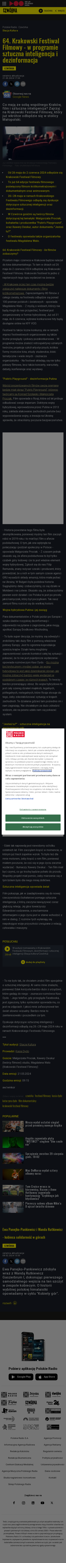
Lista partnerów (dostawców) (19, 798)
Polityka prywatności (42, 770)
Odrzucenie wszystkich (33, 818)
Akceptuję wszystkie (33, 826)
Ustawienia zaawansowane (33, 809)
